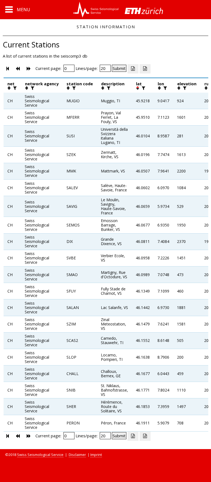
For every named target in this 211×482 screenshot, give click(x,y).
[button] (17, 10)
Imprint (96, 454)
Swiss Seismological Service (40, 454)
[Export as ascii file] (145, 68)
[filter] (14, 88)
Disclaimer (77, 454)
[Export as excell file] (132, 68)
